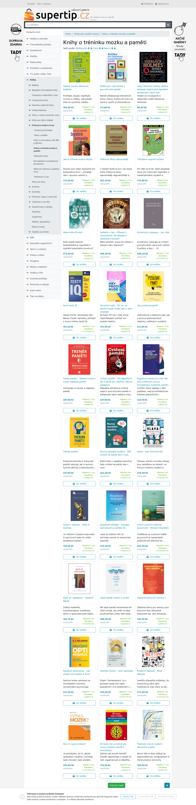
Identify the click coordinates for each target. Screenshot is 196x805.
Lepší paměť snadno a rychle (114, 597)
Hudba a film (36, 272)
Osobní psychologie (43, 130)
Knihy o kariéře (40, 135)
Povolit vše (128, 797)
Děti (32, 237)
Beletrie (35, 85)
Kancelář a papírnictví (41, 243)
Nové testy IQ (70, 305)
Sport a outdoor (38, 249)
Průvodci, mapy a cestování (44, 197)
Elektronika (35, 62)
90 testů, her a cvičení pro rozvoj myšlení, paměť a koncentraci (113, 747)
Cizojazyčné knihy (40, 100)
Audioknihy (37, 217)
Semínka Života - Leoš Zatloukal (116, 670)
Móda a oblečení (38, 266)
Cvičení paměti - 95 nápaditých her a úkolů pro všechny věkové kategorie (116, 381)
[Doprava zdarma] (16, 41)
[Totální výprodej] (180, 41)
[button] (167, 785)
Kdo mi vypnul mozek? (74, 744)
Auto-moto (35, 290)
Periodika (36, 212)
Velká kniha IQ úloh (72, 232)
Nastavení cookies (166, 797)
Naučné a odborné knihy (43, 105)
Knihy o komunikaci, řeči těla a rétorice (46, 141)
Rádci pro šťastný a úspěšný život (46, 170)
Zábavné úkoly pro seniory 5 (151, 597)
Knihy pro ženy (38, 182)
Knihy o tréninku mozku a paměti (45, 149)
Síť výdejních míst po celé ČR (102, 18)
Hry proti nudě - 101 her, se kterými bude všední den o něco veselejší (116, 308)
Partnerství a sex (41, 177)
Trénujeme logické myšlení (150, 159)
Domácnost (36, 50)
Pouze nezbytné (145, 797)
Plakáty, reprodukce (41, 222)
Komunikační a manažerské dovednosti (45, 162)
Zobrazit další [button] (116, 785)
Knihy (33, 79)
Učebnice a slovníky (41, 202)
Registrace (163, 3)
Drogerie (34, 261)
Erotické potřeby (38, 278)
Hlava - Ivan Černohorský (150, 451)
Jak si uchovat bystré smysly (77, 159)
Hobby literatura (39, 110)
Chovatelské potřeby (40, 44)
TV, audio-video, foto (40, 74)
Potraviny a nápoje (39, 284)
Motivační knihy (41, 156)
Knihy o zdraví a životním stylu (45, 115)
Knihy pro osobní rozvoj (43, 125)
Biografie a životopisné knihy (45, 90)
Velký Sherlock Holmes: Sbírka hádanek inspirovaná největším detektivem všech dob (152, 89)
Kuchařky (36, 192)
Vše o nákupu (44, 3)
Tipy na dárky (37, 296)
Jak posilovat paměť (147, 305)
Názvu (107, 48)
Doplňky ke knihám (40, 232)
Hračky (33, 56)
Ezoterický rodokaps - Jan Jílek (153, 232)
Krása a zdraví (37, 255)
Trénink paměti (70, 451)
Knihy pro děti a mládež (42, 120)
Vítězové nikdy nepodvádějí (114, 159)
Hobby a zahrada (38, 38)
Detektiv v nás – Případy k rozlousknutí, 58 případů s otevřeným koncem (113, 235)
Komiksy (36, 187)
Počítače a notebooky (41, 68)
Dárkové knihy (38, 227)
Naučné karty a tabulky (42, 207)
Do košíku (80, 118)
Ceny (95, 48)
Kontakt (31, 3)
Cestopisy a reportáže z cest (45, 95)
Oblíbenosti (81, 48)
